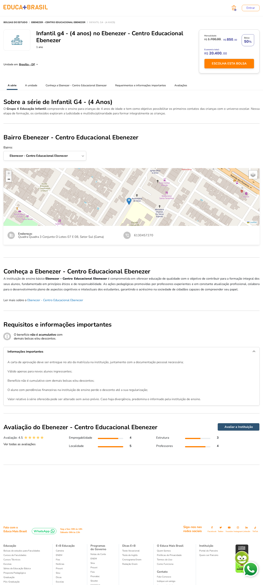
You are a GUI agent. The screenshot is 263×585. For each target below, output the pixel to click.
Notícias (60, 564)
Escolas (7, 564)
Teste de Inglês (130, 555)
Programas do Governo (98, 547)
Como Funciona (165, 564)
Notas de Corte (98, 554)
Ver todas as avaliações (19, 444)
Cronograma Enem (131, 559)
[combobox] (26, 63)
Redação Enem (129, 564)
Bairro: (35, 152)
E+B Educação (65, 546)
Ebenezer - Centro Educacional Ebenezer (55, 300)
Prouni (59, 568)
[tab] (131, 351)
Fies (58, 559)
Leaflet (253, 222)
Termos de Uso (164, 559)
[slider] (34, 438)
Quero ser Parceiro (208, 555)
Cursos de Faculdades (14, 555)
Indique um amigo (166, 581)
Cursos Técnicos (11, 559)
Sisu (58, 572)
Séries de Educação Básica (17, 568)
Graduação (9, 577)
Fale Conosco (164, 576)
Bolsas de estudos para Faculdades (21, 550)
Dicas (59, 577)
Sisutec (94, 580)
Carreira (60, 550)
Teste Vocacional (131, 550)
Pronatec (95, 576)
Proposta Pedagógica (14, 572)
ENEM (59, 555)
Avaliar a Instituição (238, 427)
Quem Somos (164, 550)
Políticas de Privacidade (169, 555)
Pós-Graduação (11, 581)
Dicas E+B (129, 546)
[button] (129, 201)
